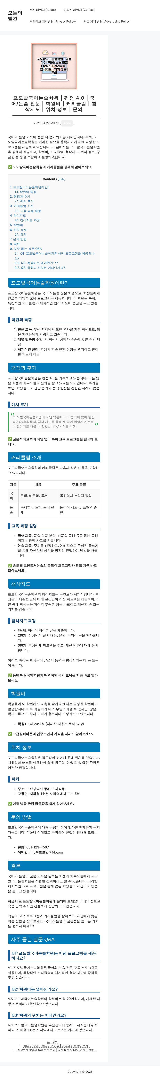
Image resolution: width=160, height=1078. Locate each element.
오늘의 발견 (15, 16)
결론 (15, 244)
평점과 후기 (20, 196)
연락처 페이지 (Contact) (79, 10)
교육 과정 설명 (28, 211)
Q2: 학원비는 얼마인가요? (36, 263)
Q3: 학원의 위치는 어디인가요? (40, 268)
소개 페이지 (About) (42, 10)
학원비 (16, 225)
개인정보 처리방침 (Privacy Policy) (52, 21)
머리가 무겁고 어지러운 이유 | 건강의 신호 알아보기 (56, 1045)
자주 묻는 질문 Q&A (26, 249)
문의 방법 (18, 239)
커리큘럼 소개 (21, 206)
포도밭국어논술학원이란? (29, 187)
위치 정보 (18, 230)
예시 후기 (24, 201)
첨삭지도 (18, 215)
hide (61, 179)
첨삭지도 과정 (27, 220)
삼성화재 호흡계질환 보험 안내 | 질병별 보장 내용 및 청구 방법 (56, 1050)
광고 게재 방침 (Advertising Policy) (107, 21)
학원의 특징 (25, 192)
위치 (20, 234)
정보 (55, 1042)
